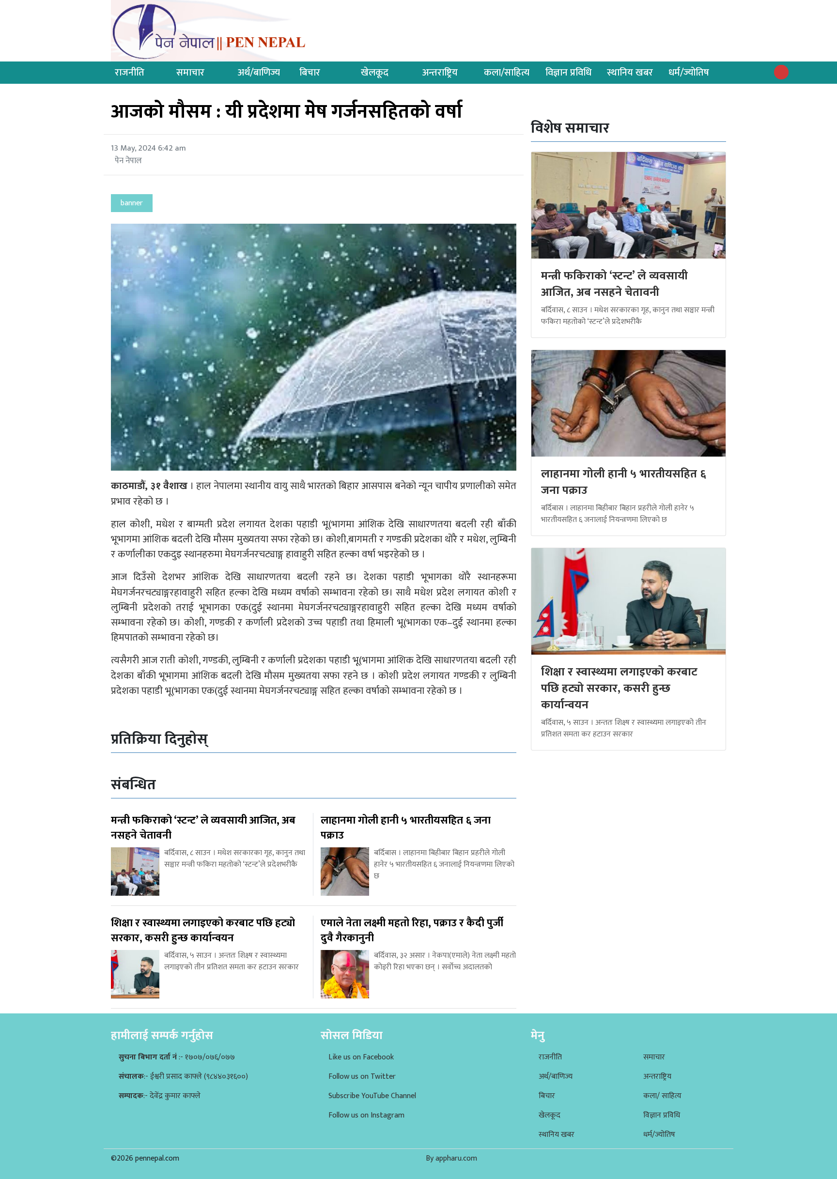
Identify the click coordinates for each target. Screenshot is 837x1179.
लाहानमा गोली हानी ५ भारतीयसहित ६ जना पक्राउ (623, 482)
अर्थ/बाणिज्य (259, 72)
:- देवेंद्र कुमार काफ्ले (160, 1095)
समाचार (190, 72)
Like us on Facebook (361, 1057)
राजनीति (129, 72)
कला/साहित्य (506, 72)
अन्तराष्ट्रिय (440, 72)
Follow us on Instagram (366, 1115)
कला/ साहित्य (662, 1095)
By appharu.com (451, 1158)
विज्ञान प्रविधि (568, 72)
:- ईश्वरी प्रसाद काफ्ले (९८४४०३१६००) (183, 1076)
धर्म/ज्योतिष (688, 72)
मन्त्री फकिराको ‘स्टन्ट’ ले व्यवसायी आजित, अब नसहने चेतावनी (614, 284)
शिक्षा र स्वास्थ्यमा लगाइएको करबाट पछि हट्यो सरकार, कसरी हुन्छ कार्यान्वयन (619, 688)
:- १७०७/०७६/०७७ (177, 1057)
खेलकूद (374, 72)
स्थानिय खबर (630, 72)
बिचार (309, 72)
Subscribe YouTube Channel (372, 1095)
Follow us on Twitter (362, 1076)
